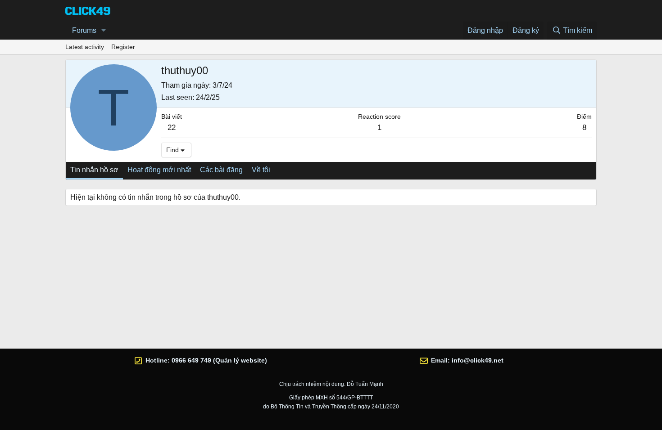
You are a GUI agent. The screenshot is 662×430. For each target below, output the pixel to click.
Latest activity (84, 46)
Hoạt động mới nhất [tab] (159, 170)
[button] (103, 31)
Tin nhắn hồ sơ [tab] (94, 170)
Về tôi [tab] (261, 170)
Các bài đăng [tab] (221, 170)
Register (123, 46)
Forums (84, 30)
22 (172, 127)
